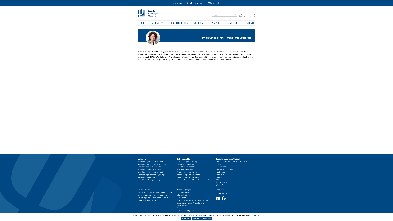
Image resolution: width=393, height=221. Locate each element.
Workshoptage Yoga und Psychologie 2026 (153, 195)
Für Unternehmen (177, 23)
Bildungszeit (181, 198)
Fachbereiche (142, 159)
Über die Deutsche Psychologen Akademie (231, 161)
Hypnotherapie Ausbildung (186, 164)
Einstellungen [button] (186, 218)
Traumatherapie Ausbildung (187, 161)
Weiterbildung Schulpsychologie (149, 180)
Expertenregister (183, 208)
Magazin (216, 23)
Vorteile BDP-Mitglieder (185, 211)
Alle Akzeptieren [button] (206, 218)
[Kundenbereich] (254, 15)
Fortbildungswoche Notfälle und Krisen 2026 (154, 198)
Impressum (220, 175)
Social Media (220, 190)
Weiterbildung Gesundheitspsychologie (152, 164)
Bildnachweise (221, 182)
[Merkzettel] (245, 15)
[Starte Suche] (235, 15)
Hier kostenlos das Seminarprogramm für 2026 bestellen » (197, 3)
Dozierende (233, 23)
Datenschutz (220, 177)
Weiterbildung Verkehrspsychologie (151, 172)
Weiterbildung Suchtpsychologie (188, 177)
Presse (218, 164)
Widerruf (219, 185)
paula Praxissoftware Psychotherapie (190, 203)
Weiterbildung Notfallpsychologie (150, 167)
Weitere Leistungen (184, 190)
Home (141, 23)
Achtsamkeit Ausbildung (185, 169)
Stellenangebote (222, 167)
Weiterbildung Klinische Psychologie (151, 161)
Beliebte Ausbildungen (185, 159)
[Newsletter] (240, 15)
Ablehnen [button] (196, 218)
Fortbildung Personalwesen (187, 172)
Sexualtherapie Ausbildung (186, 167)
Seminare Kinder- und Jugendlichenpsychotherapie (195, 180)
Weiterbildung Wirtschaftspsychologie (151, 175)
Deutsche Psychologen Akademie (228, 159)
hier (233, 59)
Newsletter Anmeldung (224, 169)
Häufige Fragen (222, 172)
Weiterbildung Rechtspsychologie (150, 169)
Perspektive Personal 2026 (147, 200)
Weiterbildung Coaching (146, 177)
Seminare (156, 23)
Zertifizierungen (183, 205)
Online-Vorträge (183, 192)
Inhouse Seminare (183, 195)
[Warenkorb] (249, 15)
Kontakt (250, 23)
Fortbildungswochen (145, 190)
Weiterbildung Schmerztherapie (188, 175)
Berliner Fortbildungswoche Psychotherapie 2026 (155, 192)
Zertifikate (199, 23)
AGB (217, 180)
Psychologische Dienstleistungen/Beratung (192, 200)
